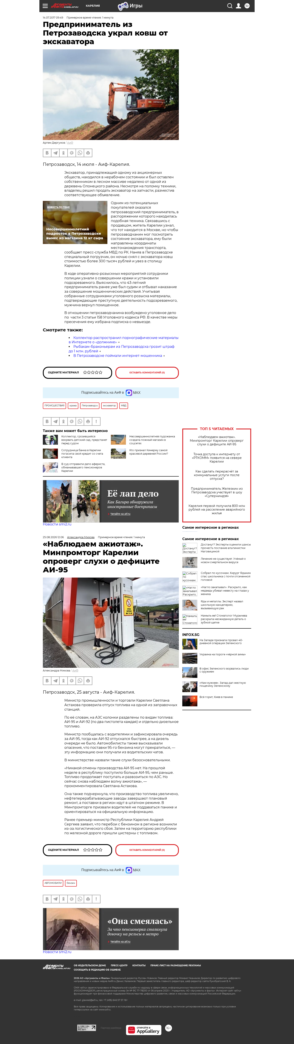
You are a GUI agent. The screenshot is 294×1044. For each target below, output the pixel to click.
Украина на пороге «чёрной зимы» (223, 654)
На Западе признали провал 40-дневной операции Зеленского (221, 642)
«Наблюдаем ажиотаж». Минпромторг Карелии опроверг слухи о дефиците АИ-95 (217, 440)
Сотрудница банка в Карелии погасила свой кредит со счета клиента (82, 454)
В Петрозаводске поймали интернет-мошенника (117, 356)
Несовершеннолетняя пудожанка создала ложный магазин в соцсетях (152, 440)
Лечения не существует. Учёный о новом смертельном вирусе (223, 560)
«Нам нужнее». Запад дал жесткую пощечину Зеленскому (223, 684)
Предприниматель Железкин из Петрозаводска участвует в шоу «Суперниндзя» (217, 492)
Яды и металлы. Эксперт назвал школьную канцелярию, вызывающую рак (222, 605)
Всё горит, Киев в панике (216, 697)
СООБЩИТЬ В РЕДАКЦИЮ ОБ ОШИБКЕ (97, 969)
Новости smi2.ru (57, 524)
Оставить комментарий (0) (147, 372)
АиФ (70, 142)
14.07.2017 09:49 (53, 17)
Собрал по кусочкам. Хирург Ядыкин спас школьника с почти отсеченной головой (226, 576)
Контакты (138, 965)
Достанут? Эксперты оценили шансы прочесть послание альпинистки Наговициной (226, 548)
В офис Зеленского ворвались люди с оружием (224, 670)
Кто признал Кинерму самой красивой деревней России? (148, 452)
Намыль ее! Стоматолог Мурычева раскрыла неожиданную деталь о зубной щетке (224, 619)
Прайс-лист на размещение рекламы (175, 965)
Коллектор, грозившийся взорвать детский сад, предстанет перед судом (84, 440)
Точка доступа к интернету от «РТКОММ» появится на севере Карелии (217, 457)
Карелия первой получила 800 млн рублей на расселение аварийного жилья (217, 509)
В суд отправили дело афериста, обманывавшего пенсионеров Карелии (83, 467)
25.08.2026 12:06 (53, 537)
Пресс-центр (119, 965)
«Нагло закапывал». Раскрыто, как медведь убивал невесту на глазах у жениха (225, 591)
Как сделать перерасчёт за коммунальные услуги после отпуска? (217, 475)
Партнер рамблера (111, 1028)
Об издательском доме (90, 965)
